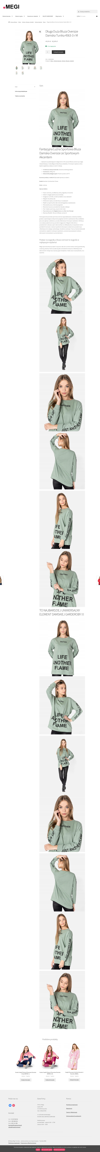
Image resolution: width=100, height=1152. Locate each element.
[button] (40, 31)
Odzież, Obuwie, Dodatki (28, 22)
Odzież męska (19, 16)
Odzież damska (6, 16)
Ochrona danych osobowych (73, 1116)
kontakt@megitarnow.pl (15, 1125)
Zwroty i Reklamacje (71, 1112)
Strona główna (13, 22)
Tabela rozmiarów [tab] (20, 96)
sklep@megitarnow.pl (14, 1127)
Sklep (19, 22)
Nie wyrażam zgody (47, 1149)
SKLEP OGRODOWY (48, 16)
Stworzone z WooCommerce (28, 1143)
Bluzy (44, 22)
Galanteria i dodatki (32, 16)
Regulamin (69, 1108)
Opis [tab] (16, 86)
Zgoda (37, 1149)
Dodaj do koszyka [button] (25, 1080)
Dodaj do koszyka (58, 52)
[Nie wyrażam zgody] (98, 1148)
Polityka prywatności (72, 1104)
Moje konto (59, 16)
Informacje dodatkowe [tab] (21, 91)
